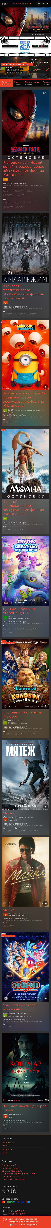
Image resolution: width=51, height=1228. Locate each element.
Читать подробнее (28, 1224)
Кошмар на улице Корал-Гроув (25, 1108)
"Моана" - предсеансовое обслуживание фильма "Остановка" (23, 507)
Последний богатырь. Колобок (22, 714)
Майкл (9, 910)
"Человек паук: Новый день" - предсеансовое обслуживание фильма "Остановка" (23, 168)
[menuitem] (26, 3)
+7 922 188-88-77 (16, 1214)
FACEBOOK (13, 1191)
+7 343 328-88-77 (16, 1211)
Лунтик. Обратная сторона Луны (19, 611)
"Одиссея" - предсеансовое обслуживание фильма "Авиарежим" (23, 292)
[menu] (24, 3)
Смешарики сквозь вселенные (20, 1007)
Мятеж (9, 813)
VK (5, 1191)
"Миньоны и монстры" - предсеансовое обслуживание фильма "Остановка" (24, 399)
